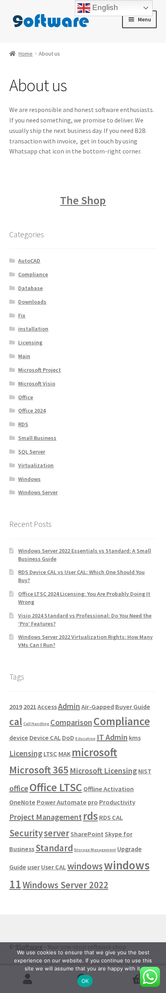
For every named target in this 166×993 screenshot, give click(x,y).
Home (26, 53)
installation (33, 328)
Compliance (33, 274)
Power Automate (62, 802)
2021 (29, 707)
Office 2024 (32, 410)
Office (25, 397)
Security (26, 833)
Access (47, 707)
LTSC (50, 754)
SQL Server (31, 451)
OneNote (22, 802)
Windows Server (38, 492)
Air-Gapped (97, 707)
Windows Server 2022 (65, 885)
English (104, 7)
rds (90, 816)
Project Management (45, 817)
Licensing (30, 342)
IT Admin (112, 737)
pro (93, 802)
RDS (23, 424)
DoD (68, 738)
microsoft (94, 752)
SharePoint (87, 834)
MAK (64, 754)
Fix (21, 315)
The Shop (83, 200)
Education (85, 738)
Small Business (37, 438)
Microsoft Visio (36, 383)
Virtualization (36, 465)
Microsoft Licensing (103, 770)
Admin (69, 706)
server (56, 833)
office (18, 788)
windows (85, 866)
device (18, 738)
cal (15, 721)
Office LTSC (55, 787)
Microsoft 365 (38, 769)
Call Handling (36, 723)
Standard (54, 848)
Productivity (117, 802)
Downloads (32, 301)
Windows (29, 479)
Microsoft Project (39, 369)
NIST (144, 771)
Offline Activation (108, 789)
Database (30, 288)
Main (24, 356)
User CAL (53, 867)
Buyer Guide (132, 707)
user (33, 867)
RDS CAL (111, 817)
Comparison (71, 722)
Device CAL (45, 738)
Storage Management (95, 849)
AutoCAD (29, 260)
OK (85, 981)
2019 (15, 707)
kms (135, 738)
